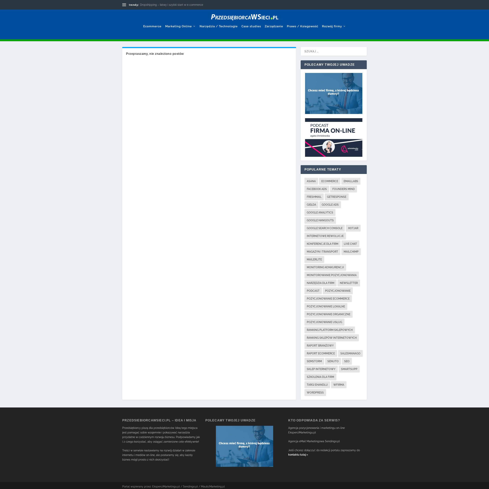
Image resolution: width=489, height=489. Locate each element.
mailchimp (351, 251)
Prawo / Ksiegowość (302, 26)
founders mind (343, 189)
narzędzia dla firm (320, 283)
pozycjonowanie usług (324, 322)
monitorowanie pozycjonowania (332, 275)
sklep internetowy (321, 369)
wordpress (315, 392)
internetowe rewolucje (325, 236)
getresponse (336, 196)
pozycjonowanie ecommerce (328, 298)
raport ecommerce (321, 353)
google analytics (320, 212)
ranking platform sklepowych (330, 329)
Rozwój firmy (332, 26)
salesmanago (350, 353)
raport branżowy (320, 345)
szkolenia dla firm (320, 376)
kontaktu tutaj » (298, 454)
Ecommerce (152, 26)
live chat (350, 243)
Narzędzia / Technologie (219, 26)
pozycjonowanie (338, 290)
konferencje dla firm (322, 243)
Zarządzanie (274, 26)
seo (347, 361)
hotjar (353, 228)
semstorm (314, 361)
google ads (330, 204)
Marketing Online (178, 26)
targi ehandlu (317, 384)
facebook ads (317, 189)
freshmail (314, 196)
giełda (311, 204)
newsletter (349, 283)
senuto (333, 361)
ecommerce (329, 181)
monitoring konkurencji (325, 267)
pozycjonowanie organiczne (328, 314)
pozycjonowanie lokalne (326, 306)
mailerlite (314, 259)
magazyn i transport (322, 251)
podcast (313, 290)
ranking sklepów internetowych (332, 337)
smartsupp (349, 369)
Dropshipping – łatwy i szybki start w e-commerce (171, 4)
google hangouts (320, 220)
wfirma (338, 384)
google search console (324, 228)
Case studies (251, 26)
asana (311, 181)
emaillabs (351, 181)
